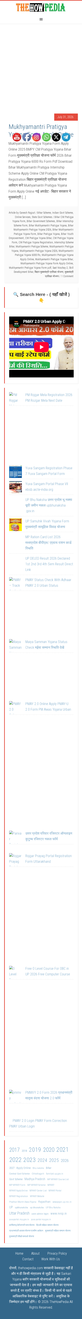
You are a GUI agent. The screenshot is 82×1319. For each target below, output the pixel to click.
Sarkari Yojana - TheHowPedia (41, 7)
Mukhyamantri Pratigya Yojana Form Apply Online (41, 130)
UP (11, 1207)
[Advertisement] (41, 66)
